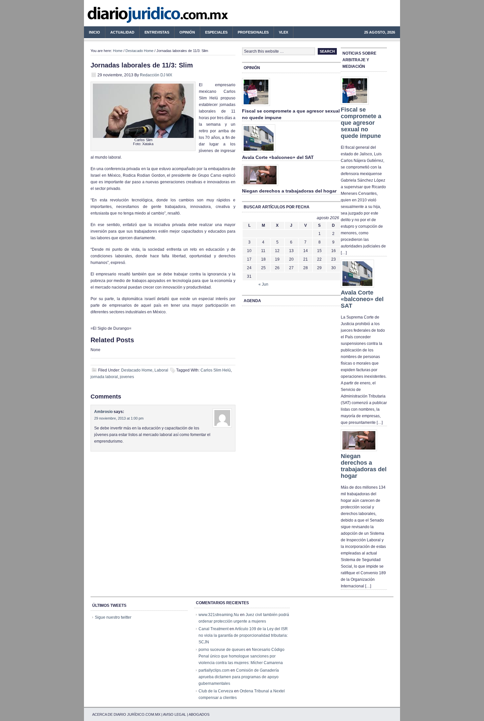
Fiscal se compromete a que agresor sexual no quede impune (361, 122)
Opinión (187, 32)
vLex (283, 32)
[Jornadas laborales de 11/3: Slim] (143, 136)
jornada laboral (104, 376)
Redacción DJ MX (156, 75)
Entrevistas (157, 32)
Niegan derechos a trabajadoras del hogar (289, 190)
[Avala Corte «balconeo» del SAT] (258, 152)
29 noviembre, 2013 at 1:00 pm (119, 418)
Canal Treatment (214, 629)
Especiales (216, 32)
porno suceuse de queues (222, 649)
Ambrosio (103, 411)
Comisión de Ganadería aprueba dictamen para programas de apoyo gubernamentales (239, 677)
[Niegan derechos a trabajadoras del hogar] (260, 186)
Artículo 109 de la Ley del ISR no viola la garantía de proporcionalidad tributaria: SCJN (243, 635)
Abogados (199, 714)
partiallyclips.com (214, 670)
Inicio (94, 32)
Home (117, 51)
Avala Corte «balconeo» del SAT (278, 157)
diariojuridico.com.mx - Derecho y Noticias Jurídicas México (138, 16)
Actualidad (119, 33)
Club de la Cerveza (216, 691)
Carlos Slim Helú (216, 370)
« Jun (263, 284)
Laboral (161, 370)
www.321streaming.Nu (219, 614)
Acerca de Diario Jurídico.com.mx (126, 714)
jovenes (127, 376)
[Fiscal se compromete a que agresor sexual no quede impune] (256, 106)
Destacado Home (139, 51)
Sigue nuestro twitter (113, 617)
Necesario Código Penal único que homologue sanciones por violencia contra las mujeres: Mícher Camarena (241, 656)
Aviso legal (174, 714)
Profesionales (251, 33)
